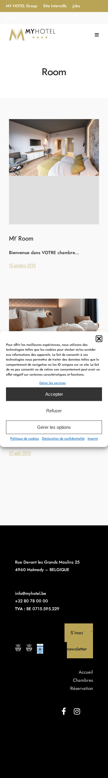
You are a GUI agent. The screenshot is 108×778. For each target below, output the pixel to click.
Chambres (83, 680)
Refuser (54, 410)
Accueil (86, 672)
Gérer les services (52, 382)
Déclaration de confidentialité (63, 438)
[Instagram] (76, 711)
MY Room (21, 239)
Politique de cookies (24, 438)
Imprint (93, 438)
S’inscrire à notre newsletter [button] (80, 640)
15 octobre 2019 (22, 265)
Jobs (76, 6)
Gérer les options (54, 427)
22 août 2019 (20, 453)
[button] (99, 339)
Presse (12, 18)
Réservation (81, 688)
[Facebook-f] (63, 711)
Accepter (54, 394)
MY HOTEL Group (21, 6)
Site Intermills (55, 6)
